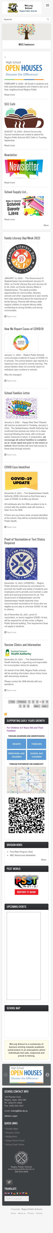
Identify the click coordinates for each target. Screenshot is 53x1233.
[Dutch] (8, 1194)
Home (13, 1213)
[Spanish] (26, 1194)
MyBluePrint (11, 1136)
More (46, 225)
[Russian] (23, 1194)
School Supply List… (16, 192)
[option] (26, 1074)
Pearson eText (12, 1132)
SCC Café (9, 104)
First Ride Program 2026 (21, 851)
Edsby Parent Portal (15, 1140)
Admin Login (10, 1115)
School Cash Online (15, 1144)
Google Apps (12, 1128)
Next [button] (47, 1075)
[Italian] (17, 1194)
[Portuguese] (20, 1194)
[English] (5, 1194)
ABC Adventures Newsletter (23, 855)
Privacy (31, 1213)
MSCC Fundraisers (26, 44)
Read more (9, 94)
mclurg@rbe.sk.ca (19, 1110)
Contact (39, 1213)
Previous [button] (5, 1075)
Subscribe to (5, 714)
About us (21, 1213)
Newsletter (10, 155)
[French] (11, 1194)
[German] (14, 1194)
